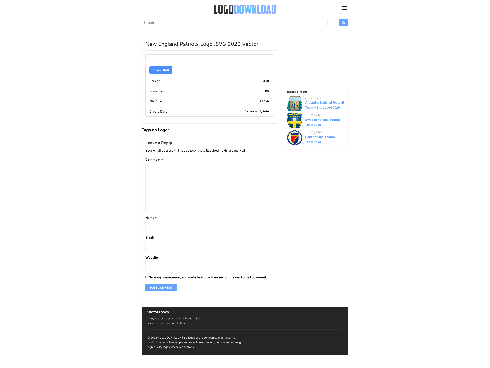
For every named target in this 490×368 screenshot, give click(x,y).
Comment (154, 159)
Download (161, 69)
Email (150, 237)
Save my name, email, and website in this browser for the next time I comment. (208, 277)
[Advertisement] (309, 61)
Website (151, 257)
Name (151, 218)
